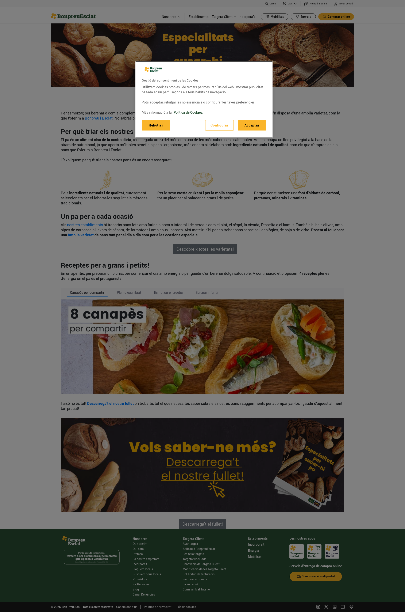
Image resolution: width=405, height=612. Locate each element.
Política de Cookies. (188, 112)
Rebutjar (156, 125)
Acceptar (251, 125)
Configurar (219, 125)
